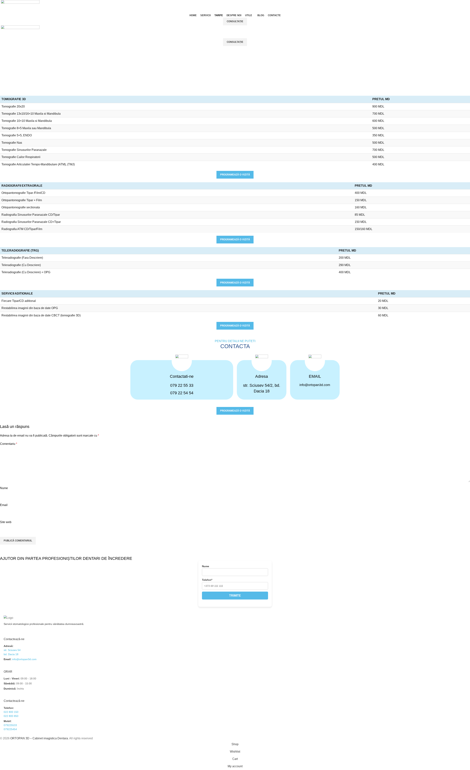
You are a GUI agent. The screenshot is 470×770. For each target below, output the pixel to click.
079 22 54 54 (181, 393)
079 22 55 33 (181, 385)
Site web (5, 522)
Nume (4, 488)
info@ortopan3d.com (314, 385)
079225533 (10, 725)
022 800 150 (11, 711)
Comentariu (8, 443)
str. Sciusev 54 (12, 650)
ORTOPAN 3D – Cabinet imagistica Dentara (39, 738)
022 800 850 (11, 716)
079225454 (10, 729)
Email (4, 505)
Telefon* (207, 579)
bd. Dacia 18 (11, 654)
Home (230, 75)
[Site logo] (20, 6)
